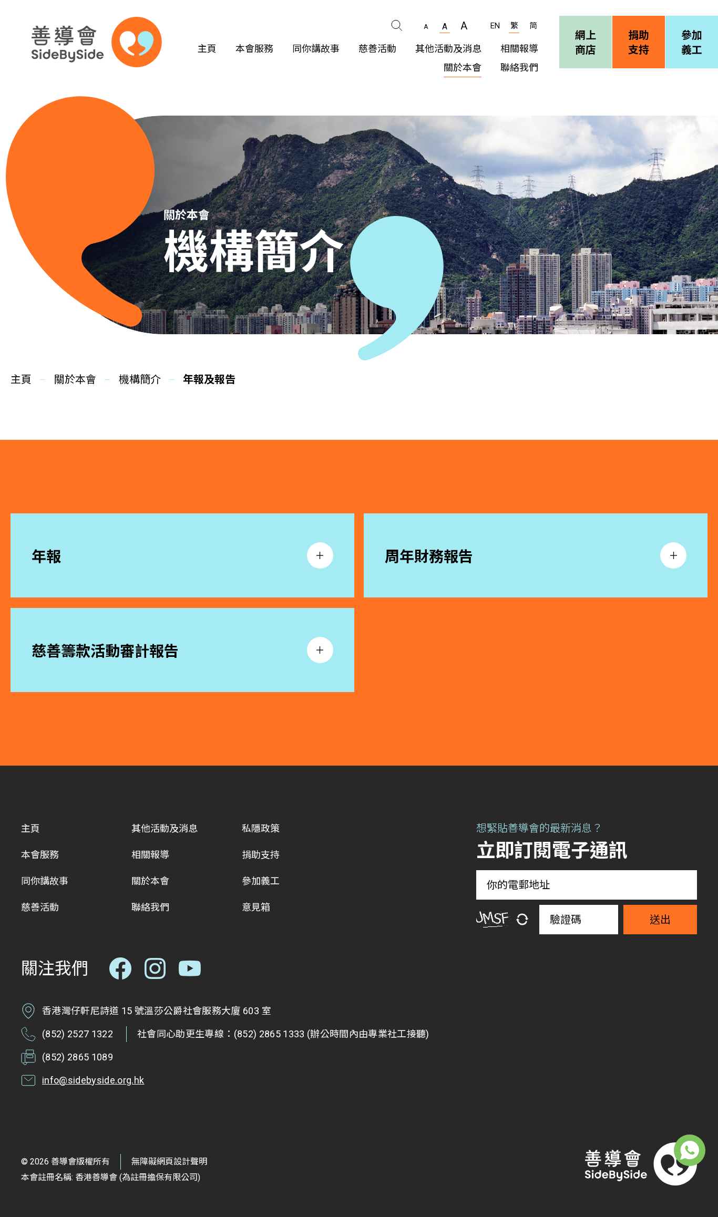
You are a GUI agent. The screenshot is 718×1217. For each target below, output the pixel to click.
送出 (660, 919)
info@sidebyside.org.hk (93, 1080)
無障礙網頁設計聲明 (169, 1162)
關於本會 (75, 379)
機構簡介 (140, 379)
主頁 (21, 379)
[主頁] (97, 42)
